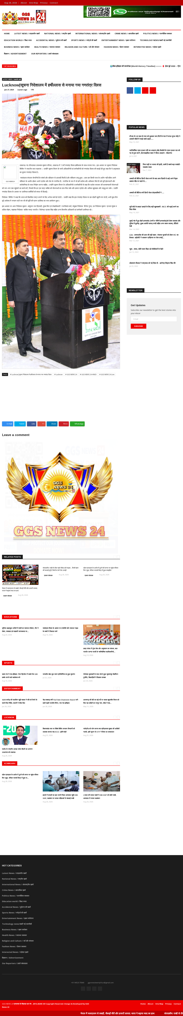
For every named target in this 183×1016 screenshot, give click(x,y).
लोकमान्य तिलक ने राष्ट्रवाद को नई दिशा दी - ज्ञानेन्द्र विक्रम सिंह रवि (152, 263)
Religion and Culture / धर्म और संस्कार (82, 47)
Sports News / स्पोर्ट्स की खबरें (84, 40)
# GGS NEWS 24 (71, 374)
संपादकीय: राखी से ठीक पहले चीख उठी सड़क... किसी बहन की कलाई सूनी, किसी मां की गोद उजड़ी (60, 569)
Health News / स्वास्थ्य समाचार (47, 47)
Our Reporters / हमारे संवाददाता (44, 53)
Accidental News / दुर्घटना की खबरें (51, 40)
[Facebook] (166, 2)
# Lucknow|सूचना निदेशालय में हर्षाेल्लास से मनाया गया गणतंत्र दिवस (31, 374)
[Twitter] (170, 2)
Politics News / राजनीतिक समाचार (157, 33)
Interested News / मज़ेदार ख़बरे (147, 47)
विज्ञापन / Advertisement (15, 53)
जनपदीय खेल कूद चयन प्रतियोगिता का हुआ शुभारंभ (59, 674)
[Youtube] (174, 2)
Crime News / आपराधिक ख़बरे (127, 33)
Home (7, 33)
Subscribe (138, 326)
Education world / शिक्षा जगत (18, 40)
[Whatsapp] (178, 2)
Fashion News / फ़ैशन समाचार (116, 47)
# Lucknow (58, 374)
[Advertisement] (61, 397)
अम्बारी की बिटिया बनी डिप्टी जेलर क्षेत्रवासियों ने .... (146, 192)
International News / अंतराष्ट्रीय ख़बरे (92, 33)
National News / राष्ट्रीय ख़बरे (57, 33)
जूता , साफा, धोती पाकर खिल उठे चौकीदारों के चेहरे (146, 249)
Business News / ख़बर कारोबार (17, 47)
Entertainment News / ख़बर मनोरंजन (118, 40)
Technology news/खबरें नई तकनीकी (155, 40)
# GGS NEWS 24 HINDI (88, 374)
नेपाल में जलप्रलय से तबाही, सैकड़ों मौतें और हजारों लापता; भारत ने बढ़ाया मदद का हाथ (83, 1013)
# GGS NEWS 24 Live (106, 374)
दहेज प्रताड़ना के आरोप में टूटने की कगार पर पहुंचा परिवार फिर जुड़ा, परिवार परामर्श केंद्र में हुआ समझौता (100, 569)
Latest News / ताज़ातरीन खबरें (27, 33)
